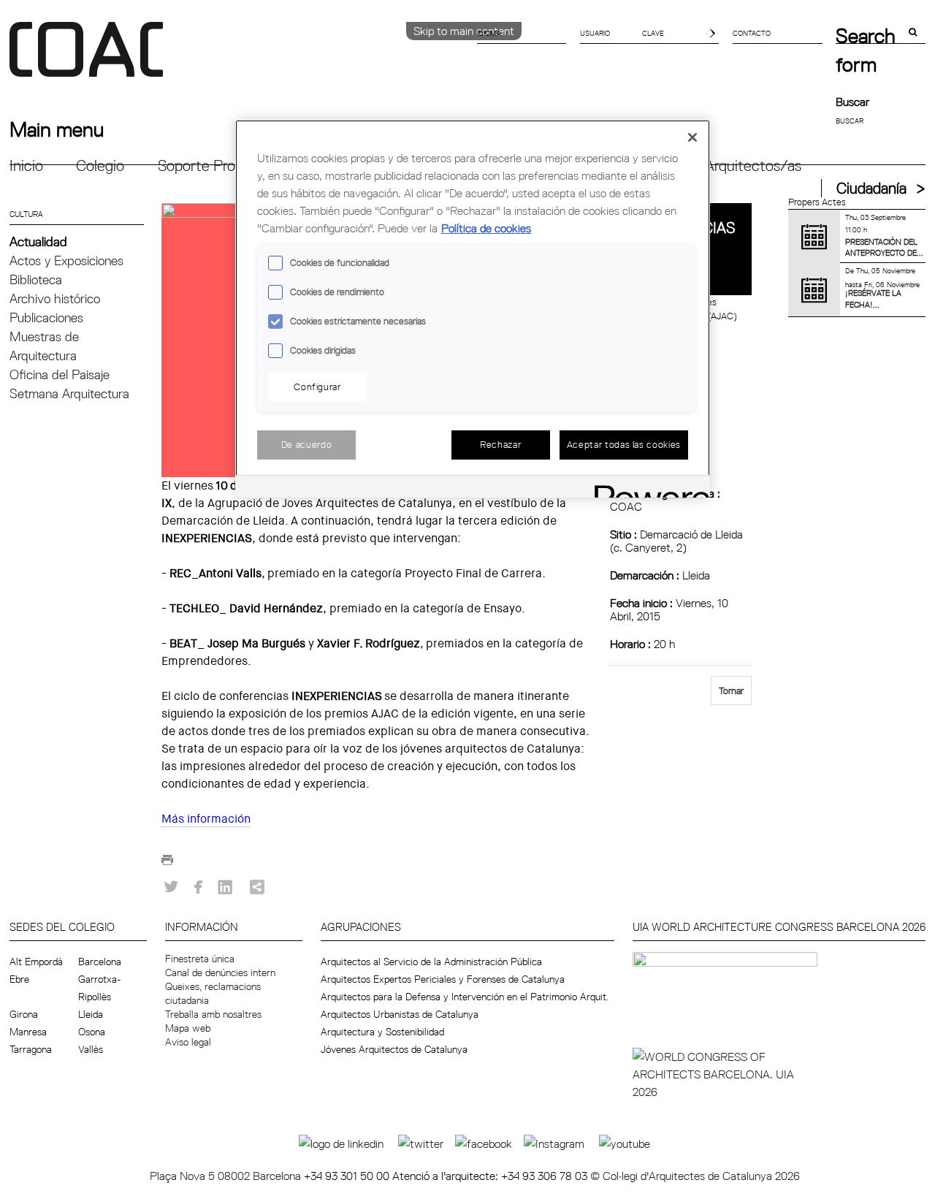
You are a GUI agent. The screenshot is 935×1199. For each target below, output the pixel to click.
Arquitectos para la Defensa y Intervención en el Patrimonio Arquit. (464, 996)
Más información (206, 818)
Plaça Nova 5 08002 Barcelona (227, 1176)
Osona (91, 1031)
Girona (23, 1014)
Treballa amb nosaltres (213, 1014)
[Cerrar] (692, 137)
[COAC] (238, 58)
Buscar (852, 102)
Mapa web (187, 1028)
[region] (472, 309)
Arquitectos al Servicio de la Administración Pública (431, 961)
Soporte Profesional (221, 165)
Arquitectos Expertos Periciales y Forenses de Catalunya (443, 979)
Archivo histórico (54, 298)
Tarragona (30, 1049)
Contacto (752, 33)
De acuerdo (306, 444)
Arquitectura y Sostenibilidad (382, 1031)
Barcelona (99, 961)
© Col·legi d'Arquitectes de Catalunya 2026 (695, 1176)
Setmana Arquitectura (69, 393)
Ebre (19, 979)
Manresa (28, 1031)
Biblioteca (35, 279)
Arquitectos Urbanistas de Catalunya (399, 1014)
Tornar (731, 690)
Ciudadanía (871, 188)
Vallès (90, 1049)
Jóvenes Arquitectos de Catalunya (394, 1049)
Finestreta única (199, 958)
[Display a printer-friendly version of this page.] (167, 863)
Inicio (26, 165)
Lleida (90, 1014)
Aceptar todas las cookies (624, 444)
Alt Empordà (36, 961)
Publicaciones (46, 317)
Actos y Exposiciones (66, 260)
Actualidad (38, 241)
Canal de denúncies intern (220, 972)
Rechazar (500, 444)
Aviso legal (188, 1041)
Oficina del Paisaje (59, 374)
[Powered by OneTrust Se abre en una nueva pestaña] (647, 488)
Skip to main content (463, 31)
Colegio (100, 165)
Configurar (317, 386)
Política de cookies (486, 228)
